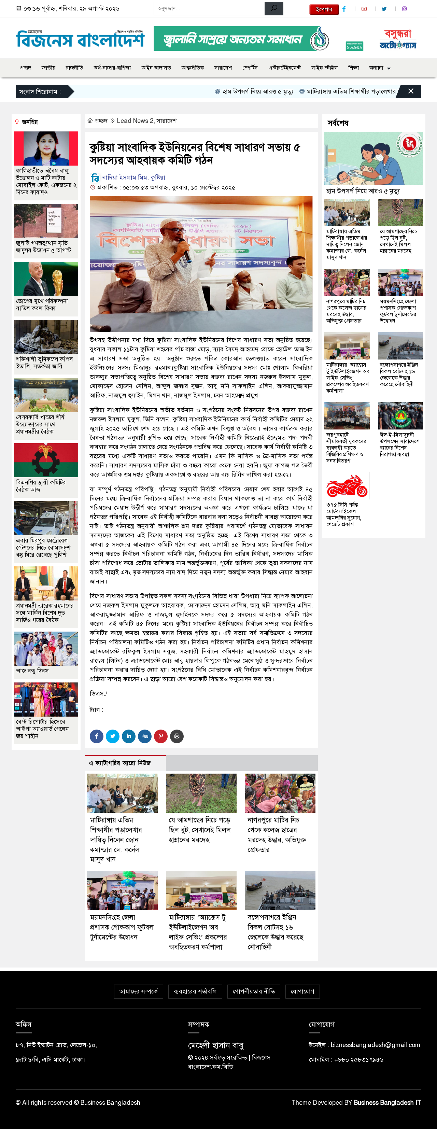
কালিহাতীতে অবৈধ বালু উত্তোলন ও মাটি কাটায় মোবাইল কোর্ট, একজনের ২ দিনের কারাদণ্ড (46, 181)
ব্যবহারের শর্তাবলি (195, 991)
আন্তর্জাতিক (193, 68)
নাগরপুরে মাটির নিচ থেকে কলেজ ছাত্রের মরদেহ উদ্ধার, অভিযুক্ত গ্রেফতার (346, 311)
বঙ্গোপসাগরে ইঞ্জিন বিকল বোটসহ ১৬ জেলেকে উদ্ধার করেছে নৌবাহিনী (399, 375)
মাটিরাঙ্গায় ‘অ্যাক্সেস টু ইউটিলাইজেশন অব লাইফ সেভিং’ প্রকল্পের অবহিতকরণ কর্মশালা (347, 378)
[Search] (274, 8)
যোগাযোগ (302, 991)
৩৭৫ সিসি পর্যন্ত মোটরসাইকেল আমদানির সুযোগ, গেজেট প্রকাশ (343, 515)
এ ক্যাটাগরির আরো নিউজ (120, 763)
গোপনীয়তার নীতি (254, 991)
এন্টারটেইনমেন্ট (284, 68)
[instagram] (405, 9)
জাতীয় (48, 68)
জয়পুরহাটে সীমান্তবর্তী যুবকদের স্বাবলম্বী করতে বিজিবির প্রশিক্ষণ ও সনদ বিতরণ (346, 448)
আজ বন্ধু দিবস (32, 671)
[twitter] (385, 9)
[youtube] (365, 9)
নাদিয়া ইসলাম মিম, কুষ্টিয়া (133, 177)
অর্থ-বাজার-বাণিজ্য (112, 68)
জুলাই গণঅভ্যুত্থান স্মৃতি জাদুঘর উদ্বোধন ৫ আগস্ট (43, 247)
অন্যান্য (376, 68)
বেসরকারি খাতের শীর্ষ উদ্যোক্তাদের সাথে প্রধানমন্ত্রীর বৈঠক (40, 424)
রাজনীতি (74, 68)
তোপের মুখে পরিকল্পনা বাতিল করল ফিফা (42, 305)
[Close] (405, 93)
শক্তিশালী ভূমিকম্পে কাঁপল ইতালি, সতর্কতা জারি (44, 363)
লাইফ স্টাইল (324, 68)
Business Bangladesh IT (387, 1102)
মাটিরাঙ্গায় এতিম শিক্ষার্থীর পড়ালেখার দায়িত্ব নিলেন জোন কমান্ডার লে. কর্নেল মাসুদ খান (116, 840)
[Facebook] (96, 736)
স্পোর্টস (250, 68)
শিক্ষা (354, 68)
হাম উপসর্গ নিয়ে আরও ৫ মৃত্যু (233, 91)
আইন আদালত (156, 68)
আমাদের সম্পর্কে (138, 991)
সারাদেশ (223, 68)
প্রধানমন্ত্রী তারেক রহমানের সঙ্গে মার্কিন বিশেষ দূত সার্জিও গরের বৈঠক (45, 613)
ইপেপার (324, 9)
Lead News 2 (135, 121)
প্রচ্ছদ (25, 68)
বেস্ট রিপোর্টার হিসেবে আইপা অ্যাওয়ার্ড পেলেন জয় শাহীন (42, 729)
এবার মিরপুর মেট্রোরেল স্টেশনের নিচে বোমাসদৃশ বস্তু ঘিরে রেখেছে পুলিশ (43, 548)
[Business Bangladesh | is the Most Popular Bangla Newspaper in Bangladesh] (80, 36)
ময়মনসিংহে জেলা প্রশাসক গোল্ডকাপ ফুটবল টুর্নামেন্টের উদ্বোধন (122, 927)
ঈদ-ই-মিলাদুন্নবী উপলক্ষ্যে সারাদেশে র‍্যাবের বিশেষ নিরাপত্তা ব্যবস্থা (400, 445)
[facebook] (345, 9)
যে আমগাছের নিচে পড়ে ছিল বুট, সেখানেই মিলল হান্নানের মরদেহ (200, 830)
